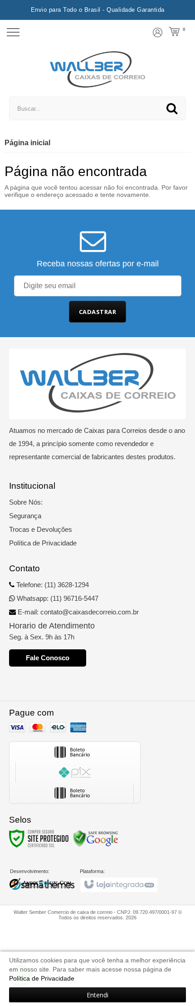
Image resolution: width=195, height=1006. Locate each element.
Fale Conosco (47, 658)
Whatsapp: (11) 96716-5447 (56, 598)
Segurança (25, 516)
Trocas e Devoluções (40, 529)
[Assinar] (98, 312)
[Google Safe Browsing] (95, 838)
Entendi (97, 995)
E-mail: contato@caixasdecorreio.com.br (77, 612)
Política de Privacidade (43, 543)
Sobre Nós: (26, 502)
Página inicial (27, 143)
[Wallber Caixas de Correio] (97, 69)
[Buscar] (172, 108)
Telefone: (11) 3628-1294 (52, 585)
